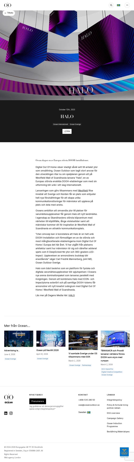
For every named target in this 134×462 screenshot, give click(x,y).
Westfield (83, 191)
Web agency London (12, 458)
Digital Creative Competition (112, 372)
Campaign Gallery (115, 418)
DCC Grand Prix (107, 369)
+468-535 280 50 (86, 400)
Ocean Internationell (60, 124)
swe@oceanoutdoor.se (89, 405)
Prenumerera (37, 401)
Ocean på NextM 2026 (47, 350)
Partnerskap (86, 365)
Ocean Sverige (75, 124)
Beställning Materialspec (118, 432)
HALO (72, 295)
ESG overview (113, 413)
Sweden (82, 412)
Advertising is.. (11, 351)
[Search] (111, 5)
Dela (68, 131)
